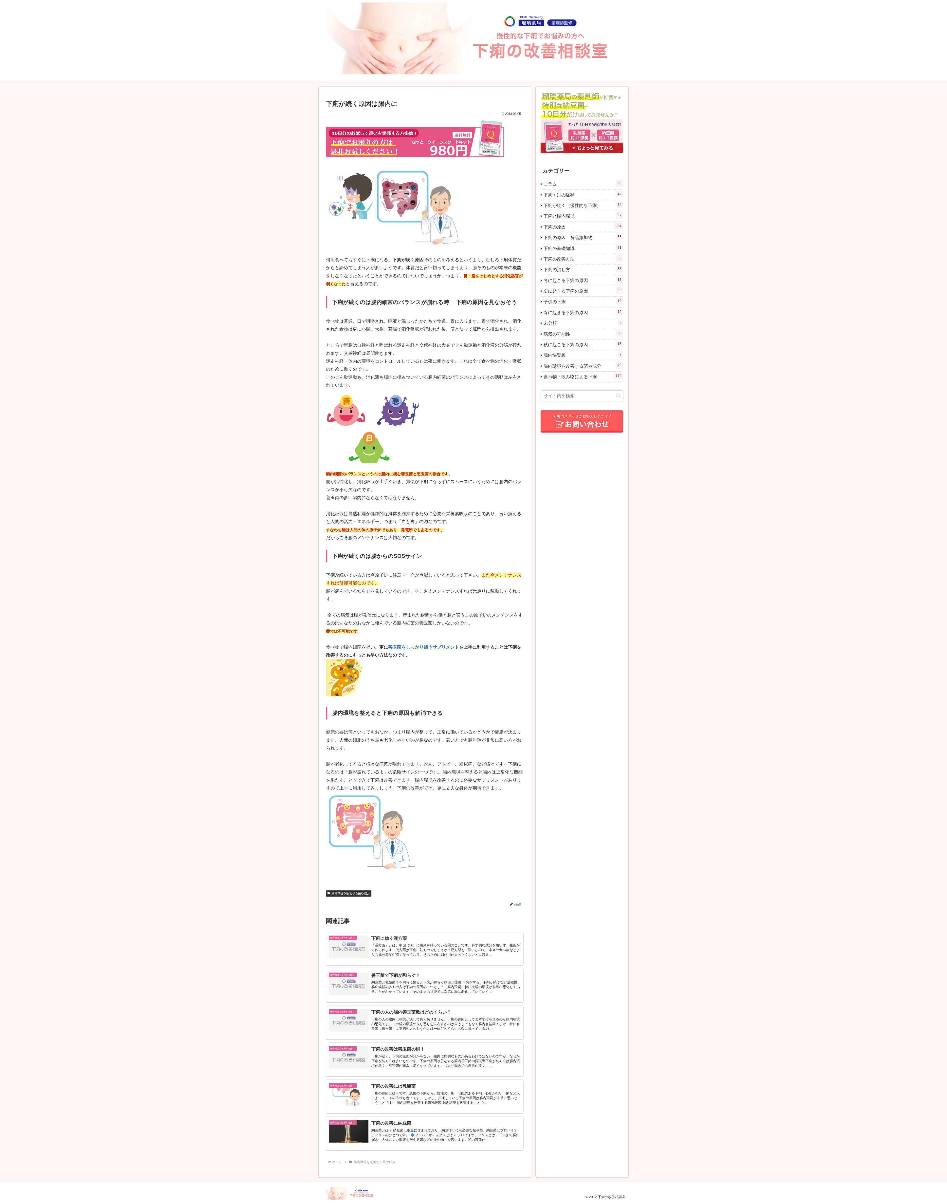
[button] (618, 395)
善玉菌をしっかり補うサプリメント (423, 647)
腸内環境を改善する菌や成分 (350, 893)
